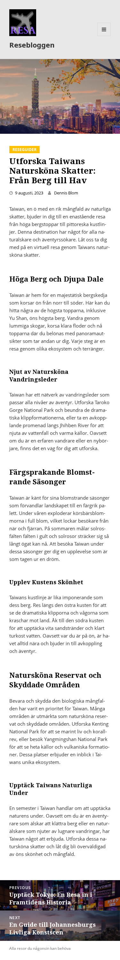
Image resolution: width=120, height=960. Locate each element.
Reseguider (24, 149)
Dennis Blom (66, 193)
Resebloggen (32, 44)
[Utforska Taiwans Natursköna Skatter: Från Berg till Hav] (60, 96)
